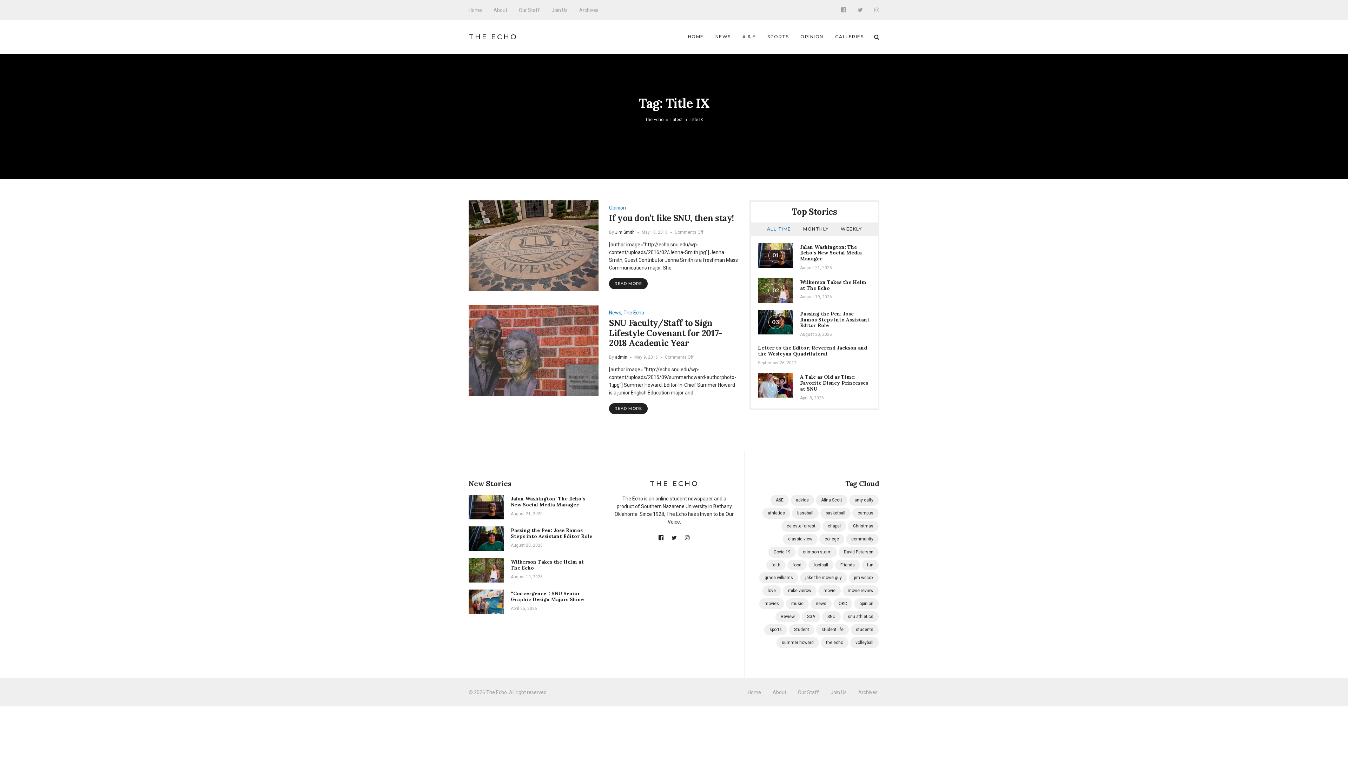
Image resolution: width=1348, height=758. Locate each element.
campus (865, 513)
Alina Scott (831, 500)
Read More (628, 283)
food (797, 565)
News (723, 36)
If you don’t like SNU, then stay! (671, 218)
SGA (811, 616)
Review (788, 616)
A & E (749, 36)
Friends (847, 565)
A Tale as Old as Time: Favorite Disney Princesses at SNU (834, 383)
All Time (779, 229)
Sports (778, 36)
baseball (805, 513)
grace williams (779, 577)
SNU (831, 616)
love (772, 590)
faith (776, 565)
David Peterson (858, 552)
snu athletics (860, 616)
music (797, 603)
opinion (866, 603)
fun (870, 565)
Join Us (559, 10)
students (864, 629)
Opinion (812, 36)
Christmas (863, 526)
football (821, 565)
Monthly (816, 229)
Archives (589, 10)
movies (772, 603)
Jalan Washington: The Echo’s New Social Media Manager (831, 253)
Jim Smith (625, 232)
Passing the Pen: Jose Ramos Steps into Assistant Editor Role (835, 320)
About (500, 10)
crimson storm (817, 552)
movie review (860, 590)
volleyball (864, 642)
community (862, 539)
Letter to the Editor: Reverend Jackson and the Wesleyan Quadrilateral (812, 351)
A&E (780, 500)
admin (621, 357)
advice (802, 500)
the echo (834, 642)
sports (775, 629)
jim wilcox (863, 577)
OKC (843, 603)
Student (801, 629)
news (821, 603)
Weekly (851, 229)
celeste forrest (801, 526)
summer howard (798, 642)
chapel (834, 526)
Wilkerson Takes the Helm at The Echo (833, 285)
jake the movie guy (823, 577)
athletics (776, 513)
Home (475, 10)
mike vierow (799, 590)
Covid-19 (782, 552)
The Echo (493, 37)
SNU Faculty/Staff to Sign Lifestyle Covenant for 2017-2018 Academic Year (665, 333)
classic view (800, 539)
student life (832, 629)
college (832, 539)
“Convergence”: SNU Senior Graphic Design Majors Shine (547, 596)
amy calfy (863, 500)
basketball (835, 513)
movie (829, 590)
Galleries (849, 36)
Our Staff (529, 10)
